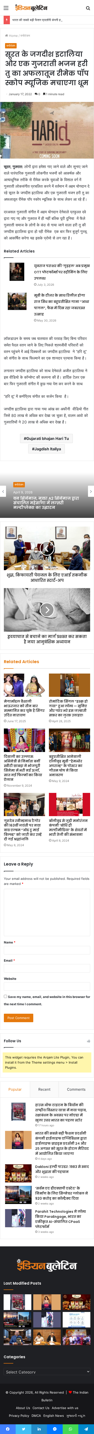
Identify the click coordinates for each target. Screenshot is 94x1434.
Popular (15, 1089)
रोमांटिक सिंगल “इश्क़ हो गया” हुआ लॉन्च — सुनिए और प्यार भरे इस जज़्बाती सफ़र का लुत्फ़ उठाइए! (68, 708)
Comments (76, 1089)
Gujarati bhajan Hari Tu (47, 438)
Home (13, 36)
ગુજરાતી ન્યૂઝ (75, 1416)
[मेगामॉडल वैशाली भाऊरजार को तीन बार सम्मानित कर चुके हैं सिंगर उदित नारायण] (24, 685)
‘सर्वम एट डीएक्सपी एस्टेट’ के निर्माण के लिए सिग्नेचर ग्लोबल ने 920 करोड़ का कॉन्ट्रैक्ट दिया (61, 1193)
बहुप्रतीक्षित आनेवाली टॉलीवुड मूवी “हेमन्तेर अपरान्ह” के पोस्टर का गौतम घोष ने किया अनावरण (65, 765)
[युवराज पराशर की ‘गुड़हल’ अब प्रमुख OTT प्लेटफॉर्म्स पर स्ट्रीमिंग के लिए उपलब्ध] (17, 272)
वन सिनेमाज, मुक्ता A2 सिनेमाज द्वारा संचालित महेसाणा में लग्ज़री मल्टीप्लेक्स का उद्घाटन (46, 503)
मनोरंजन (25, 36)
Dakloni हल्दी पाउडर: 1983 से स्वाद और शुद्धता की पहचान (62, 1169)
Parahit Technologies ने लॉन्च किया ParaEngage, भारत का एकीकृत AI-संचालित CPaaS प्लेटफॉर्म (60, 1219)
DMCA (36, 1416)
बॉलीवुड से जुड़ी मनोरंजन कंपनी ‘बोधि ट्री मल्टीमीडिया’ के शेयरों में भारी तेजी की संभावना (68, 827)
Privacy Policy (19, 1416)
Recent (44, 1089)
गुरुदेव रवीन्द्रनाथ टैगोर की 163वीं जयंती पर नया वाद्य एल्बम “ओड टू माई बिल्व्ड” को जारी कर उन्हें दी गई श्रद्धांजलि (23, 830)
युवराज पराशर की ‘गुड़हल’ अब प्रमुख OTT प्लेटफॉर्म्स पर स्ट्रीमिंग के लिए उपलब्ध (62, 272)
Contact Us (41, 1408)
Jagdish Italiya (47, 448)
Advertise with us (65, 1408)
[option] (47, 491)
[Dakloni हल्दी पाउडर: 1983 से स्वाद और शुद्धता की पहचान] (18, 1173)
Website (10, 979)
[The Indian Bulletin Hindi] (31, 7)
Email (9, 960)
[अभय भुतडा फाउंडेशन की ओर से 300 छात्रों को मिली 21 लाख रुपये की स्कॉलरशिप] (76, 1337)
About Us (23, 1408)
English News (53, 1416)
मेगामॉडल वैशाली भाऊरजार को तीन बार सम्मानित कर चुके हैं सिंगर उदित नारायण (24, 708)
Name (9, 942)
